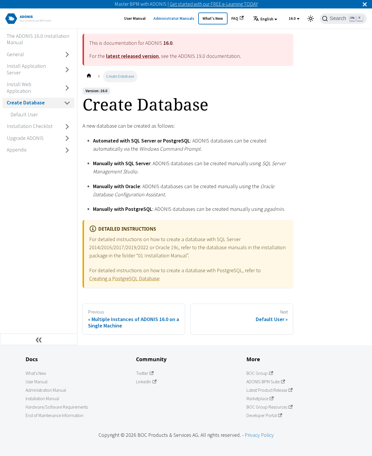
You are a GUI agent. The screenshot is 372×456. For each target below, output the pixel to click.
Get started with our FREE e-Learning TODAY (214, 4)
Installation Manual (42, 398)
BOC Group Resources (266, 407)
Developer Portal (261, 415)
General (15, 54)
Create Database (26, 102)
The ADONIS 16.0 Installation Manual (38, 39)
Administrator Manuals (173, 18)
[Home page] (89, 76)
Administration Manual (46, 390)
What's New (213, 18)
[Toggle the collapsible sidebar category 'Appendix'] (67, 150)
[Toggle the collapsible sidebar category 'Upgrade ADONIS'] (67, 138)
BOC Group (257, 373)
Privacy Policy (259, 435)
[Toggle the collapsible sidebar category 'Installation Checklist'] (67, 126)
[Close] (364, 4)
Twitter (142, 373)
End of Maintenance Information (54, 415)
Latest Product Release (266, 390)
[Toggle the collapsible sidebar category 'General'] (67, 54)
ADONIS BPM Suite (263, 381)
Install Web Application (19, 88)
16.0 (292, 18)
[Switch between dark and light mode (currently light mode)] (310, 18)
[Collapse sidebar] (38, 339)
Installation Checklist (30, 126)
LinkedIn (143, 381)
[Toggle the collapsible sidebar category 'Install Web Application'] (67, 88)
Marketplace (257, 398)
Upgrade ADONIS (25, 138)
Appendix (16, 150)
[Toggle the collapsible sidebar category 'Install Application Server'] (67, 69)
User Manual (135, 18)
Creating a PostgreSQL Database (124, 278)
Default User (24, 114)
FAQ (234, 18)
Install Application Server (26, 69)
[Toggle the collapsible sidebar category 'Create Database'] (67, 103)
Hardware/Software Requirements (57, 407)
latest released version (132, 56)
